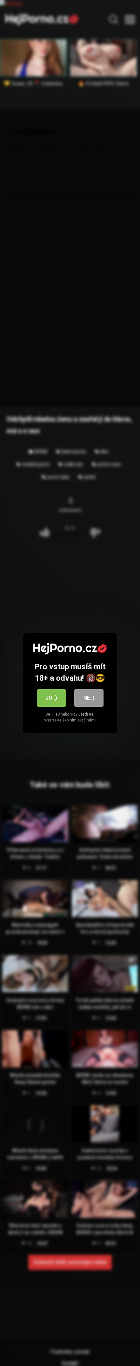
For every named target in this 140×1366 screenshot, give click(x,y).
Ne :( (88, 698)
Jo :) (51, 698)
